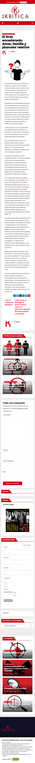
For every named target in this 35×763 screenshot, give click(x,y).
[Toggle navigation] (18, 23)
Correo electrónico (8, 461)
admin (13, 51)
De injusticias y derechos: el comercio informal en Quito (16, 386)
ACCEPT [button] (15, 759)
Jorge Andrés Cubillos (8, 33)
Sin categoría (8, 686)
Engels (24, 184)
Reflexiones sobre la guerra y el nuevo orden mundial (16, 668)
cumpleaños (7, 578)
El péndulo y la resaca (15, 653)
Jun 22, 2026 (9, 655)
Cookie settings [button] (7, 759)
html (15, 593)
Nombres (6, 557)
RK (17, 655)
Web (4, 472)
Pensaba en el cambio (15, 688)
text (15, 595)
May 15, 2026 (9, 709)
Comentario (7, 415)
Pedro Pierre (8, 701)
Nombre (5, 450)
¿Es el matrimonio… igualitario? (10, 302)
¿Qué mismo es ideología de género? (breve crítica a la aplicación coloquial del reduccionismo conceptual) (16, 365)
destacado (7, 345)
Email (6, 547)
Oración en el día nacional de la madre (17, 705)
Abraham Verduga (9, 650)
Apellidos (6, 567)
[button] (32, 23)
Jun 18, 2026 (9, 691)
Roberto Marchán (9, 664)
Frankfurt (15, 191)
